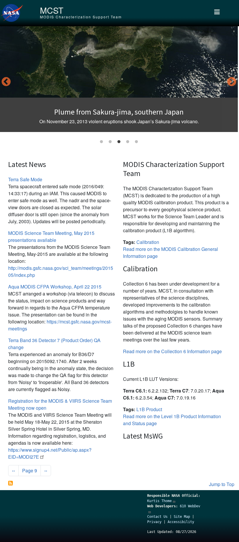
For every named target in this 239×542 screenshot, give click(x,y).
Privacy (154, 522)
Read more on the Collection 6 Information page (172, 351)
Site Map (182, 517)
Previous (6, 82)
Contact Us (157, 517)
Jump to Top (221, 484)
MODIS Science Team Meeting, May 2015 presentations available (51, 236)
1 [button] (101, 142)
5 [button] (136, 142)
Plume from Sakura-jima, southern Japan (119, 112)
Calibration (147, 242)
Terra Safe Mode (25, 179)
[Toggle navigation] (217, 13)
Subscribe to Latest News (10, 483)
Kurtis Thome (159, 501)
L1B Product (149, 409)
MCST (51, 10)
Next (232, 82)
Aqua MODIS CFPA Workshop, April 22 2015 (54, 286)
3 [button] (119, 142)
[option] (119, 79)
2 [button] (110, 142)
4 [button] (128, 142)
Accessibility (181, 522)
